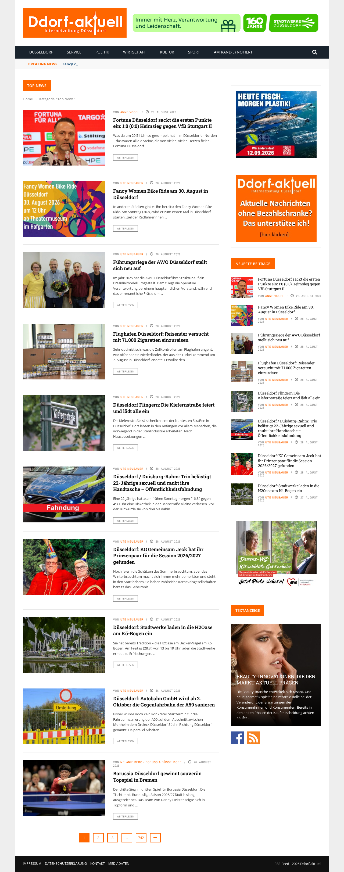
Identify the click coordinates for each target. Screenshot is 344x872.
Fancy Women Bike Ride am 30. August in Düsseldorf (108, 64)
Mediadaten (118, 863)
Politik (102, 52)
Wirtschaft (134, 52)
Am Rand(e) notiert (233, 52)
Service (74, 52)
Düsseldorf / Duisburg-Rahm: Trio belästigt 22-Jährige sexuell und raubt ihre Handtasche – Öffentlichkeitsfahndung (162, 482)
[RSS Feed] (253, 737)
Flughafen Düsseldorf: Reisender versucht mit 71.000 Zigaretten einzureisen (161, 337)
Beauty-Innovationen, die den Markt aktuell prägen (276, 679)
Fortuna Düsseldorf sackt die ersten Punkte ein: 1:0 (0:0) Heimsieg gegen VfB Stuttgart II (162, 123)
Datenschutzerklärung (66, 863)
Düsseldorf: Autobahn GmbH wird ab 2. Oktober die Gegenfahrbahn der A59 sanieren (164, 701)
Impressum (32, 863)
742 (141, 837)
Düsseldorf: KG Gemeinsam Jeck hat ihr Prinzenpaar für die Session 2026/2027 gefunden (158, 555)
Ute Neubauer (132, 183)
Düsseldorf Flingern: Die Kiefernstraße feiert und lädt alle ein (163, 407)
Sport (194, 52)
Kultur (167, 52)
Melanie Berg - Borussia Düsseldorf (151, 762)
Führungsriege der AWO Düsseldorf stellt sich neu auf (160, 265)
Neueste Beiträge (252, 263)
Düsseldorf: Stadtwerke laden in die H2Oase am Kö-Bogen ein (162, 630)
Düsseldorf (41, 52)
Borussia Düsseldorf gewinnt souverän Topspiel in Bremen (157, 776)
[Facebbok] (237, 737)
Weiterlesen (125, 157)
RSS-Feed (281, 863)
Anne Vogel (129, 112)
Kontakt (97, 863)
